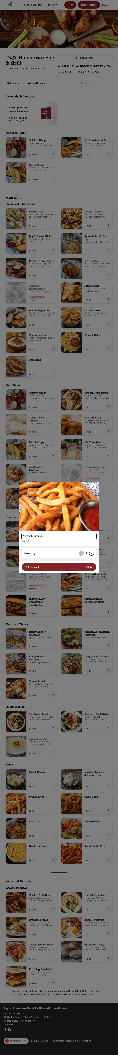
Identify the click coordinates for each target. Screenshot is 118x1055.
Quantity (29, 553)
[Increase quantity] (91, 553)
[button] (59, 506)
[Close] (93, 486)
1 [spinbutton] (86, 553)
